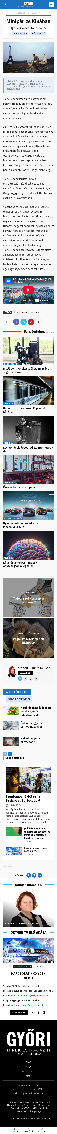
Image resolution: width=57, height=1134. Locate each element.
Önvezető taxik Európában (20, 487)
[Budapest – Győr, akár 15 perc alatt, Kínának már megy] (28, 390)
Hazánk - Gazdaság (13, 519)
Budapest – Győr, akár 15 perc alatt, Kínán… (26, 409)
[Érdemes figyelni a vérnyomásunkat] (11, 725)
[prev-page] (5, 754)
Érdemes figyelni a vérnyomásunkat (32, 725)
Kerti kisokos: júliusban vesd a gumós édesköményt (36, 711)
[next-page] (10, 754)
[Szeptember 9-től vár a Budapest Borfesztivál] (28, 780)
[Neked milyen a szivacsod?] (11, 741)
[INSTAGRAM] (44, 1012)
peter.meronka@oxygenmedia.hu (29, 1005)
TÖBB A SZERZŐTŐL (19, 699)
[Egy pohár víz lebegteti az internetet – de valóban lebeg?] (28, 430)
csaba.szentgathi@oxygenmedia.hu (30, 995)
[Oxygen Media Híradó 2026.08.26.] (14, 851)
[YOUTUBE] (33, 1012)
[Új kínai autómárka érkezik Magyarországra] (28, 505)
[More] (38, 322)
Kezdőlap (21, 12)
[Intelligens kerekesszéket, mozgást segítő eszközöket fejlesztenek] (28, 351)
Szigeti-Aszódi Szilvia (34, 668)
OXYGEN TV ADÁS (22, 966)
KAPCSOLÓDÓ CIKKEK (17, 692)
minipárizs (35, 312)
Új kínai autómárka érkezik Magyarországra (20, 525)
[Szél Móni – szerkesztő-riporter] (28, 908)
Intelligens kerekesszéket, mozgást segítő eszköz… (26, 370)
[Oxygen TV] (28, 950)
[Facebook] (16, 322)
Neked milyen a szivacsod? (31, 740)
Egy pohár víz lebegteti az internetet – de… (28, 449)
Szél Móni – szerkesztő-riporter (21, 923)
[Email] (20, 678)
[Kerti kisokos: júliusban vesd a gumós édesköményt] (11, 710)
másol (24, 312)
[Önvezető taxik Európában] (28, 469)
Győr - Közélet (11, 364)
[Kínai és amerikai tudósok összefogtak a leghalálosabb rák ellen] (28, 545)
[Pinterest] (31, 322)
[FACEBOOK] (38, 1012)
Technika (8, 403)
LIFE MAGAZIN (34, 12)
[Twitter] (23, 322)
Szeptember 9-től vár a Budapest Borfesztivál (23, 798)
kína (16, 312)
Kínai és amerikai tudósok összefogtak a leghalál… (20, 564)
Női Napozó (38, 33)
